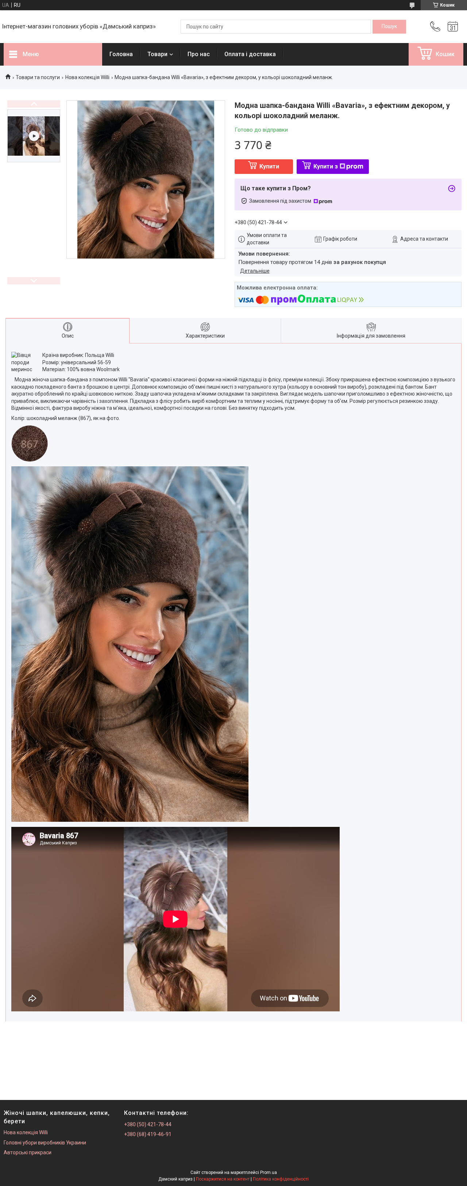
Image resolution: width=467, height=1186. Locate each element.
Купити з (325, 166)
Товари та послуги (38, 77)
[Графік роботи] (453, 26)
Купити (269, 166)
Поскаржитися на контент (223, 1179)
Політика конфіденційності (281, 1179)
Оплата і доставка (250, 54)
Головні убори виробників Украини (45, 1143)
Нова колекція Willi (87, 77)
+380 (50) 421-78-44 (147, 1124)
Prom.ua (268, 1172)
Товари (157, 54)
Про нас (199, 54)
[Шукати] (389, 27)
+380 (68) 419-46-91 (147, 1134)
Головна (121, 54)
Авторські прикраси (27, 1152)
